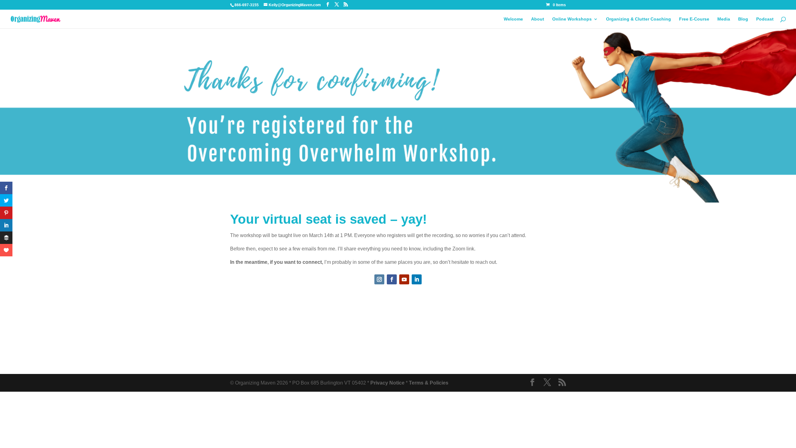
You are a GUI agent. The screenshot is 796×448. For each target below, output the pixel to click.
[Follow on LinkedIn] (417, 279)
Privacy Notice (387, 382)
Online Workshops (572, 19)
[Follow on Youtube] (404, 279)
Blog (743, 19)
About (537, 19)
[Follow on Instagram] (379, 279)
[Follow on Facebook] (392, 279)
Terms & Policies (428, 382)
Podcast (765, 19)
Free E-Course (694, 19)
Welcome (513, 19)
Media (723, 19)
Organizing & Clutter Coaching (638, 19)
